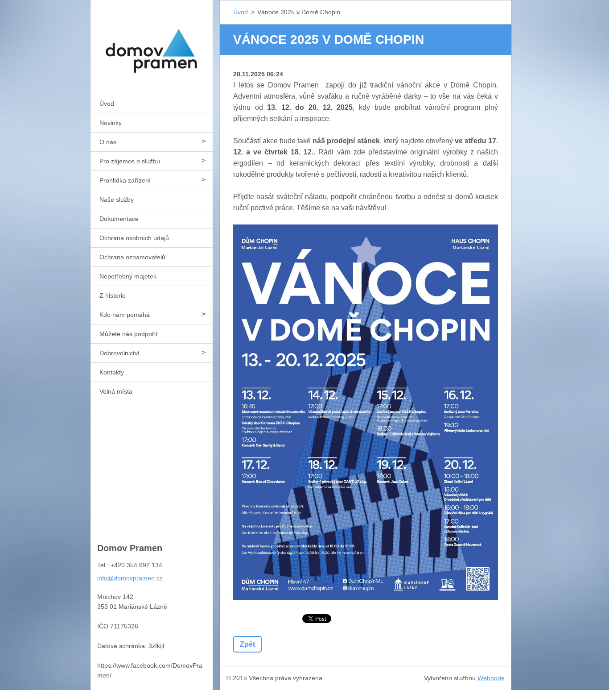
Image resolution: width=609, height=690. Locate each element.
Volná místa (115, 391)
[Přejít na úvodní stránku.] (152, 41)
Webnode (491, 678)
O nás (107, 141)
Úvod (106, 103)
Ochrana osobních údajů (134, 237)
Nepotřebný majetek (127, 276)
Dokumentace (119, 218)
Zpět (247, 644)
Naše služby (116, 199)
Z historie (112, 295)
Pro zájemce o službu (129, 161)
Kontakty (111, 372)
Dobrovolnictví (119, 353)
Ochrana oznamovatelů (132, 257)
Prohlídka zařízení (125, 180)
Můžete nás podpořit (128, 333)
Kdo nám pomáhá (124, 314)
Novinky (110, 122)
